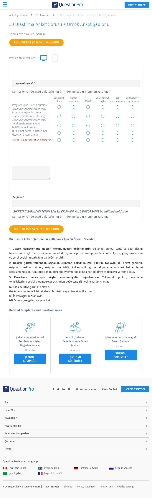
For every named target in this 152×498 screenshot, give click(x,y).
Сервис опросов (123, 468)
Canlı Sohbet (109, 389)
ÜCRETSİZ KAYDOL (135, 389)
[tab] (55, 58)
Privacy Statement (86, 486)
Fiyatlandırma (13, 425)
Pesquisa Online (52, 468)
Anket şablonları (19, 15)
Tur (6, 402)
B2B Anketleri (43, 15)
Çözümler (10, 441)
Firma (8, 449)
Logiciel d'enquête (53, 473)
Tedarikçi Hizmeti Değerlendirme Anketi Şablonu (75, 341)
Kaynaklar (11, 418)
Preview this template (22, 58)
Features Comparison (17, 433)
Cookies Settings (125, 486)
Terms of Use (106, 486)
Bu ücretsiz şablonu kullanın (36, 42)
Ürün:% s (10, 410)
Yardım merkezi (89, 389)
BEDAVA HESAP (137, 4)
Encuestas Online (17, 468)
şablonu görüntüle (30, 359)
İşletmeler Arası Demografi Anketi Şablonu (121, 339)
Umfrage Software (89, 468)
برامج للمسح (15, 473)
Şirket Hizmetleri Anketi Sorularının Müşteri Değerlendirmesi (30, 341)
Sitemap (68, 486)
